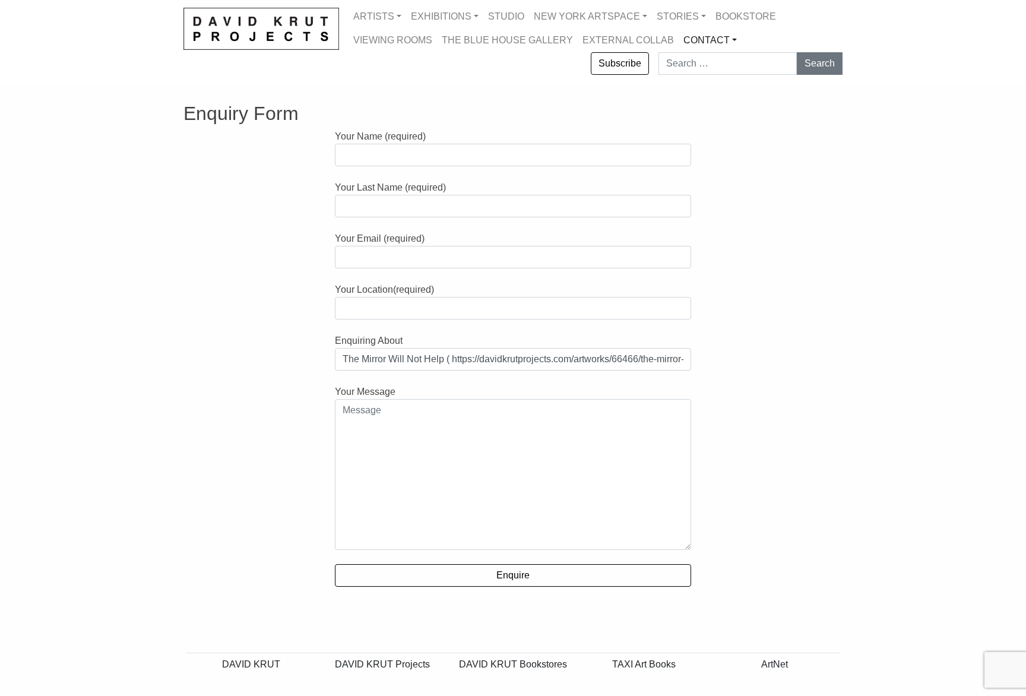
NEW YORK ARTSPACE (587, 16)
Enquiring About (369, 341)
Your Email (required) (380, 238)
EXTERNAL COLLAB (628, 40)
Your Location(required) (384, 289)
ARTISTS (373, 16)
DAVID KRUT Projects (382, 664)
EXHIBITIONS (441, 16)
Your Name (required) (380, 136)
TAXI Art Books (644, 664)
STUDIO (506, 16)
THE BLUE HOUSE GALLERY (507, 40)
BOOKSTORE (745, 16)
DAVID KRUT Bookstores (513, 664)
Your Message (365, 392)
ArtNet (774, 664)
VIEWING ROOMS (392, 40)
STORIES (678, 16)
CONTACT (706, 40)
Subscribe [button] (619, 63)
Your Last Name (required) (390, 187)
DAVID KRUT (251, 664)
